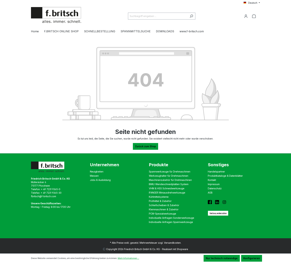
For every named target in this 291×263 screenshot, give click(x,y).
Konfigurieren (251, 258)
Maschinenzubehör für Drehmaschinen (170, 180)
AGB (210, 192)
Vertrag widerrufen (218, 213)
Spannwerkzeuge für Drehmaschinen (169, 171)
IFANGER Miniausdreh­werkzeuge (167, 192)
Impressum (214, 184)
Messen (94, 175)
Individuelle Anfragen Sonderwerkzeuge (171, 217)
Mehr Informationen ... (128, 258)
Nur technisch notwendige (222, 258)
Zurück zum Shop (145, 146)
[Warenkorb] (255, 16)
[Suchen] (191, 16)
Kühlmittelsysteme (159, 196)
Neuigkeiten (96, 171)
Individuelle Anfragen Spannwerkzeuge (171, 222)
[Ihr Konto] (246, 16)
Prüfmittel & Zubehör (160, 201)
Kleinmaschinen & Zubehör (164, 209)
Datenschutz (215, 188)
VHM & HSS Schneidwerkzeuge (166, 188)
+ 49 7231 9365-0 (50, 189)
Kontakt (212, 180)
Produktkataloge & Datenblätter (225, 175)
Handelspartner (216, 171)
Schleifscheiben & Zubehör (164, 205)
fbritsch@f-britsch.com (43, 196)
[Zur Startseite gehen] (56, 15)
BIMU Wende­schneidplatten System (168, 184)
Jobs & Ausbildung (100, 180)
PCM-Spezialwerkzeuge (162, 213)
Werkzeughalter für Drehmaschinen (168, 175)
